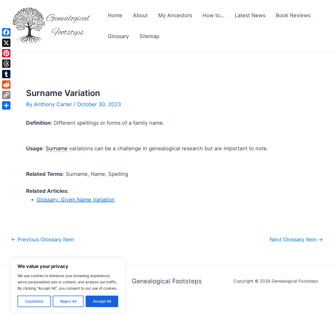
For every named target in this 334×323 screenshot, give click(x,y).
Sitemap (149, 36)
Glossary (118, 36)
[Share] (6, 105)
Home (115, 15)
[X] (6, 43)
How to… (213, 15)
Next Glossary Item (296, 239)
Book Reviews (293, 15)
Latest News (250, 15)
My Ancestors (175, 15)
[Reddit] (6, 84)
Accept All (102, 301)
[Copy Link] (6, 95)
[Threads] (6, 63)
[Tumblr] (6, 74)
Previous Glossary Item (42, 239)
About (140, 15)
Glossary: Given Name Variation (76, 199)
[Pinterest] (6, 53)
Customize (34, 301)
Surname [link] (57, 148)
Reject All (68, 301)
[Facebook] (6, 32)
